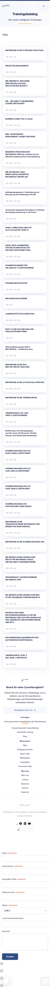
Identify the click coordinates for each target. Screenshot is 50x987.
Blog (25, 745)
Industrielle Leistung (25, 732)
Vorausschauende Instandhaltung (25, 728)
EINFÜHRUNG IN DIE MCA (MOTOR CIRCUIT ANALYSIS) (17, 366)
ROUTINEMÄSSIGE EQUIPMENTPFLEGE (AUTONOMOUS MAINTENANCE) (22, 639)
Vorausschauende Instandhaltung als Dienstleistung (25, 721)
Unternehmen (12, 866)
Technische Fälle (25, 766)
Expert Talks (25, 754)
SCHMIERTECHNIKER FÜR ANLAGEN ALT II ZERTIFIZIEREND (19, 266)
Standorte (25, 784)
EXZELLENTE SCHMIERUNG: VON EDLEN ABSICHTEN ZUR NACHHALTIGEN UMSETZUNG (18, 247)
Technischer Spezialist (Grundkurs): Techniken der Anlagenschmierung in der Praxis (25, 211)
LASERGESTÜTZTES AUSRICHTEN (19, 314)
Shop (25, 736)
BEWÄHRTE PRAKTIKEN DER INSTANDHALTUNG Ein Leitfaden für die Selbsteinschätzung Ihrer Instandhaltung (22, 154)
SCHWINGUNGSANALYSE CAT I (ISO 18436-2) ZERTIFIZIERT (18, 469)
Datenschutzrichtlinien (38, 812)
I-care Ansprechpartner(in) (12, 918)
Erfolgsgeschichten (25, 749)
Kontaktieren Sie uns (23, 710)
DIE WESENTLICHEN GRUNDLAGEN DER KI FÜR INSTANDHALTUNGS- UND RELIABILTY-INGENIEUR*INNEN (20, 559)
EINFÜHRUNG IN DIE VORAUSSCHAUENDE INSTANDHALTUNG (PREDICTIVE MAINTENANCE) (22, 524)
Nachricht (6, 931)
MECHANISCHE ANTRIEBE (16, 298)
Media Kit (25, 792)
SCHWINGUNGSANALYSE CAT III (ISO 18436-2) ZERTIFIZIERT (18, 452)
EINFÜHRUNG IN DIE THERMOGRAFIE (21, 398)
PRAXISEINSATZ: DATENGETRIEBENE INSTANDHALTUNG (21, 578)
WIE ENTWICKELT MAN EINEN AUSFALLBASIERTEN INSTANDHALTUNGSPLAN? (17, 174)
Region (10, 905)
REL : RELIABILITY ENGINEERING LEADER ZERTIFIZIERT (19, 102)
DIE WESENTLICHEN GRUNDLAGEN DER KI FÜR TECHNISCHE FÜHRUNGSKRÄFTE (22, 596)
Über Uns (25, 775)
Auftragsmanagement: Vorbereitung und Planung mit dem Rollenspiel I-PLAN (22, 193)
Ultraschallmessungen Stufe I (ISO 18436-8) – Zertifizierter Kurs (19, 348)
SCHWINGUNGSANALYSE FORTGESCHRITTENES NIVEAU (18, 505)
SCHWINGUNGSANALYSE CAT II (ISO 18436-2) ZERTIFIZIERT (18, 487)
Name (9, 853)
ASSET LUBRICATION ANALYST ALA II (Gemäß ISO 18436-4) (18, 229)
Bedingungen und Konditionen (15, 812)
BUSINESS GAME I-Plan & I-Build (19, 119)
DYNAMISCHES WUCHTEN (16, 283)
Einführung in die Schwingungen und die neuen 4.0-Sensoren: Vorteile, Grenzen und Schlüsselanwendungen (21, 433)
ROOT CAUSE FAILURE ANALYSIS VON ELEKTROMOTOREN (19, 330)
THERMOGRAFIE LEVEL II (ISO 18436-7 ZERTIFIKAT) (16, 656)
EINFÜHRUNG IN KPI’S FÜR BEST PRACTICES (24, 50)
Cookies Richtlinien (25, 816)
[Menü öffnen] (43, 6)
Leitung (25, 780)
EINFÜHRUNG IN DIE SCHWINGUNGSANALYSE (24, 542)
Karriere (25, 788)
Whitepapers (25, 758)
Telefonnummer (13, 892)
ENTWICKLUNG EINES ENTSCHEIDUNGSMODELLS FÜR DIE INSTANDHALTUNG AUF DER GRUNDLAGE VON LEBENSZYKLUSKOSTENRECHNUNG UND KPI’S (23, 617)
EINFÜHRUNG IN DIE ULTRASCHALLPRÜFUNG (24, 382)
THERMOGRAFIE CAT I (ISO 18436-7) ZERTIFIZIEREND (16, 414)
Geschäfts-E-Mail (14, 879)
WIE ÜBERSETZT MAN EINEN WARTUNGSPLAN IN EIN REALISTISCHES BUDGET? (17, 83)
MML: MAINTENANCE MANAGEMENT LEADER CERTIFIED (20, 135)
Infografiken (25, 762)
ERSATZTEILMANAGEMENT (17, 66)
